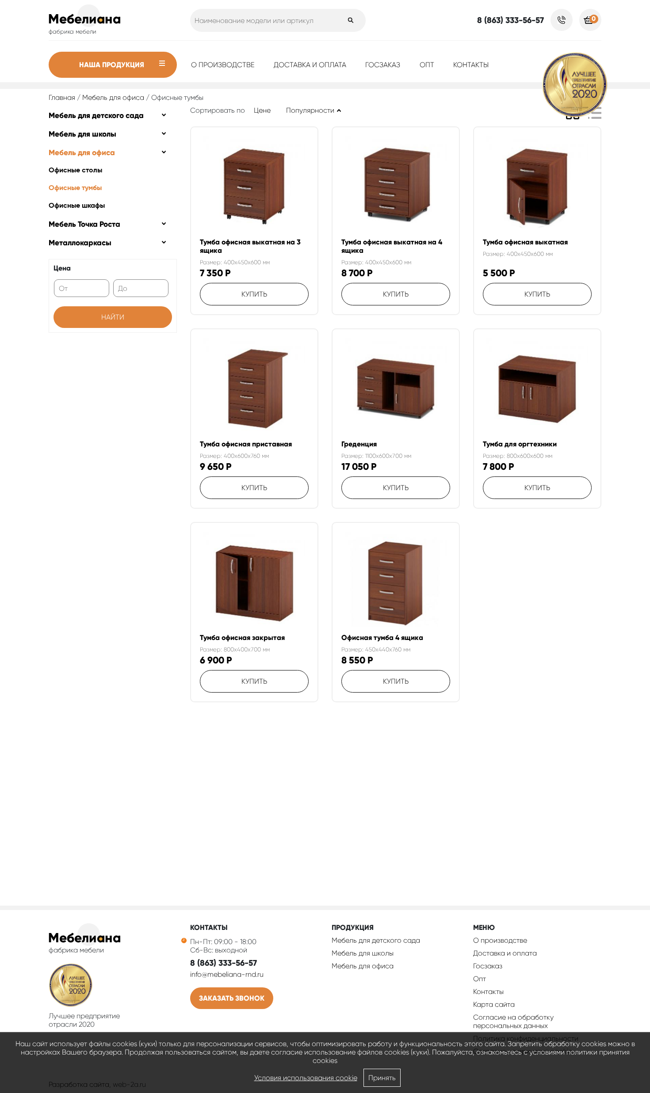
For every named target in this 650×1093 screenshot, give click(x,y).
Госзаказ (382, 65)
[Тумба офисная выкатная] (537, 187)
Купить (254, 294)
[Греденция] (396, 389)
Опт (427, 65)
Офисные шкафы (77, 205)
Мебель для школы (82, 134)
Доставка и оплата (310, 65)
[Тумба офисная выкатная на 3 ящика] (254, 187)
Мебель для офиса (113, 97)
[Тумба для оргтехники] (537, 389)
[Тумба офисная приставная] (254, 389)
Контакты (471, 65)
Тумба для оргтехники (520, 444)
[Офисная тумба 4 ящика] (396, 582)
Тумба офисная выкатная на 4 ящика (391, 246)
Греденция (359, 444)
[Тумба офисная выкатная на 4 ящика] (396, 187)
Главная (62, 97)
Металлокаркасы (80, 243)
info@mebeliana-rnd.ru (227, 974)
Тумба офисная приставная (246, 444)
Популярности (310, 110)
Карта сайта (494, 1004)
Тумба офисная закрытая (242, 637)
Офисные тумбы (75, 188)
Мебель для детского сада (96, 115)
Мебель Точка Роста (84, 224)
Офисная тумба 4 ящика (382, 637)
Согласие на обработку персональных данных (513, 1021)
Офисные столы (75, 170)
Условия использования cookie (305, 1078)
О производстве (223, 65)
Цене (262, 110)
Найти (112, 317)
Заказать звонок (231, 998)
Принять (382, 1078)
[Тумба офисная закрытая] (254, 582)
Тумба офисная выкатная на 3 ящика (250, 246)
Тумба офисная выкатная (525, 242)
